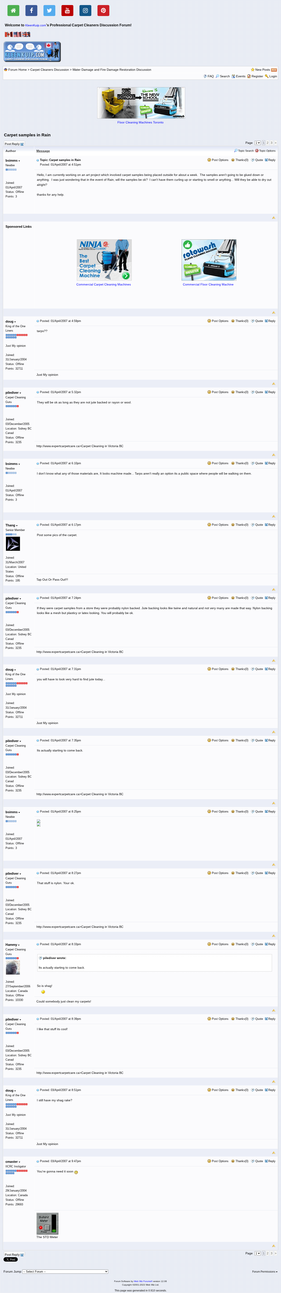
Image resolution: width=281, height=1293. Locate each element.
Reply (272, 160)
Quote (259, 160)
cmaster (12, 1161)
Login (273, 76)
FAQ (211, 76)
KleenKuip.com (35, 25)
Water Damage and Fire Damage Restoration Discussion (111, 69)
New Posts (262, 69)
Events (240, 76)
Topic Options (267, 150)
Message (43, 151)
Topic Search (246, 150)
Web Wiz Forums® (143, 1281)
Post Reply (12, 143)
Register (257, 76)
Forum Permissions (264, 1271)
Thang (10, 525)
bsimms (11, 160)
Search (225, 76)
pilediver (12, 392)
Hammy (11, 944)
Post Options (220, 160)
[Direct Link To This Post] (37, 160)
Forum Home (17, 69)
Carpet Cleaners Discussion (49, 69)
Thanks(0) (241, 160)
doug (9, 321)
